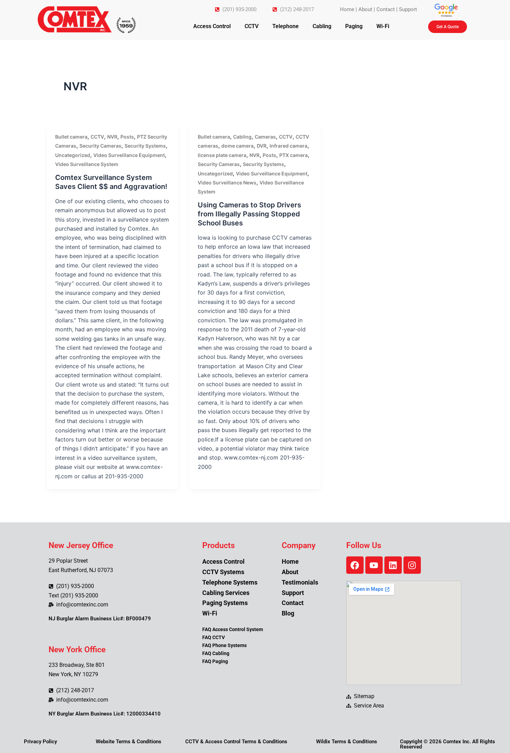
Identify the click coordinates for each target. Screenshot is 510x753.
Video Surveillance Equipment (129, 155)
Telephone (285, 26)
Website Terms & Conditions (128, 741)
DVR (261, 146)
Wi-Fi (382, 26)
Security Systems (145, 146)
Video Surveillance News (227, 182)
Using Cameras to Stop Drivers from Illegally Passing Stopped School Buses (249, 214)
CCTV (251, 26)
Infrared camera (288, 146)
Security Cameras (100, 146)
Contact (385, 9)
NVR (112, 137)
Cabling (322, 26)
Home (347, 9)
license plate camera (222, 155)
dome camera (237, 146)
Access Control (212, 26)
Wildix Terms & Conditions (346, 741)
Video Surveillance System (86, 164)
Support (408, 9)
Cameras (265, 137)
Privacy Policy (40, 741)
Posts (127, 137)
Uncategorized (72, 155)
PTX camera (293, 155)
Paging (354, 26)
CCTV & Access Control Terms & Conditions (236, 741)
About (365, 9)
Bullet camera (71, 137)
